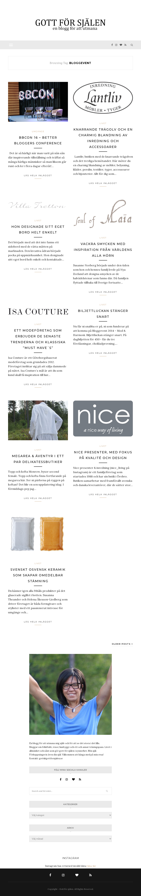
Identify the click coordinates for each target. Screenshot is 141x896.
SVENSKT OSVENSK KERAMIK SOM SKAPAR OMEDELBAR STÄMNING (38, 575)
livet (103, 123)
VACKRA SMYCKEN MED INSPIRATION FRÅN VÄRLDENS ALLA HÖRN (103, 249)
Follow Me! (91, 866)
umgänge (38, 131)
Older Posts (122, 644)
